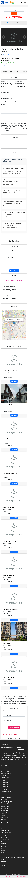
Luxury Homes (4, 775)
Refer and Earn (4, 817)
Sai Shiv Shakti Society (10, 371)
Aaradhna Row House (10, 575)
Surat (8, 23)
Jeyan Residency (8, 507)
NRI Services (4, 837)
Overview (4, 71)
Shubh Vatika (7, 643)
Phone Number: (7, 715)
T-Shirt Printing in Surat (6, 801)
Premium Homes (5, 777)
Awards (3, 850)
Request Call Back (14, 727)
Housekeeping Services (7, 803)
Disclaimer (3, 848)
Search (14, 13)
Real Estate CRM (5, 822)
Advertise (3, 819)
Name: (4, 710)
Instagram (3, 861)
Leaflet (12, 339)
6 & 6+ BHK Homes (6, 789)
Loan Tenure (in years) (8, 263)
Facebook (3, 859)
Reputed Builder (7, 54)
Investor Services (5, 836)
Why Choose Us (5, 821)
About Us (3, 841)
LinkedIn (3, 865)
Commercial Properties (6, 791)
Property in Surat (5, 830)
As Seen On (4, 852)
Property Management (6, 832)
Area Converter (4, 808)
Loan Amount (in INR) (8, 251)
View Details (14, 381)
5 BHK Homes (4, 788)
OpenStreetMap (18, 339)
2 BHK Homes (4, 782)
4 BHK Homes (4, 786)
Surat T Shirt (4, 799)
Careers (3, 845)
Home (4, 23)
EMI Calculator (4, 813)
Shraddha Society (8, 439)
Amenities (12, 71)
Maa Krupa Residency (10, 473)
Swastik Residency (9, 677)
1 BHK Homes (4, 780)
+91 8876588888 (15, 17)
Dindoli (14, 23)
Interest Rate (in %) (8, 257)
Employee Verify (5, 806)
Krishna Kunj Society (9, 541)
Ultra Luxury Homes (6, 773)
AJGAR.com (21, 749)
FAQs (19, 71)
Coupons (3, 815)
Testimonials (4, 804)
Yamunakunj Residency (10, 609)
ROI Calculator (4, 810)
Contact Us (3, 843)
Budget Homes (4, 779)
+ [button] (3, 311)
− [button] (3, 314)
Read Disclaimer (21, 703)
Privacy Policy (4, 846)
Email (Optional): (7, 720)
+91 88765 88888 (10, 734)
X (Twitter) (3, 863)
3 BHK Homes (4, 784)
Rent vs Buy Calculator (6, 812)
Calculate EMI (14, 270)
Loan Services (4, 834)
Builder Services (5, 839)
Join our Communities (6, 867)
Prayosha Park (7, 405)
